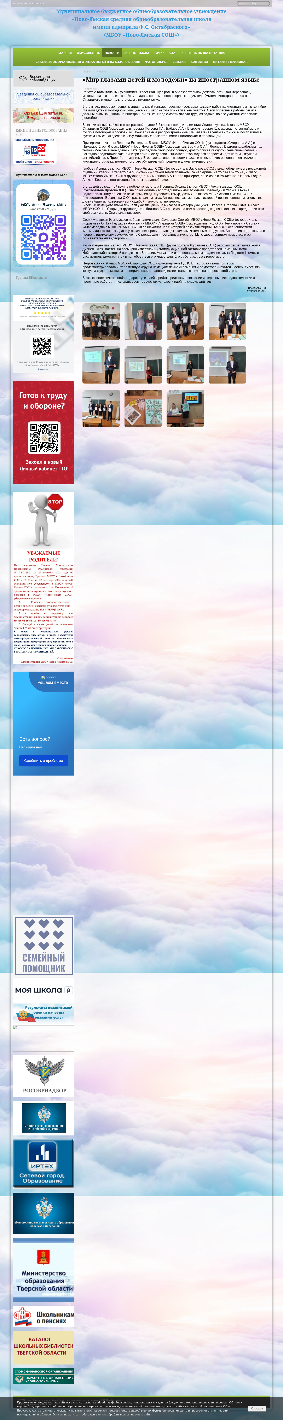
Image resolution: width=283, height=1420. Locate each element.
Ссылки (179, 62)
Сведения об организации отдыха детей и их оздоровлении (88, 62)
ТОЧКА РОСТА (164, 53)
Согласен (257, 1408)
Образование (88, 53)
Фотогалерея (156, 62)
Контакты (199, 62)
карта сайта (37, 3)
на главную (20, 3)
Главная (65, 53)
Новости (112, 53)
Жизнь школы (136, 53)
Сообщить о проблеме (43, 761)
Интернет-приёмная (230, 62)
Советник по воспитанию (202, 53)
